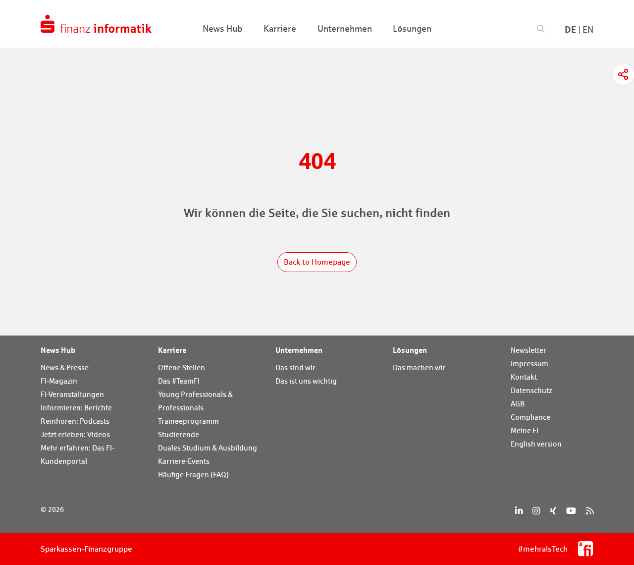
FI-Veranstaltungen (72, 394)
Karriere (172, 349)
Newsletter (528, 350)
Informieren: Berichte (76, 407)
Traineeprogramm (188, 421)
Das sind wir (295, 367)
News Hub (58, 349)
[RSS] (589, 511)
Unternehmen (298, 349)
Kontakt (524, 377)
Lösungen (410, 349)
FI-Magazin (59, 381)
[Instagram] (536, 511)
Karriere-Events (184, 461)
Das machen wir (419, 367)
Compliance (530, 417)
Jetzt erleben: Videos (75, 434)
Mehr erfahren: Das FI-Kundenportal (77, 454)
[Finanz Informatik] (96, 24)
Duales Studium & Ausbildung (207, 448)
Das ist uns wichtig (306, 381)
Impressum (529, 363)
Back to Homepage (317, 262)
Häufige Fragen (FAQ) (193, 474)
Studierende (178, 434)
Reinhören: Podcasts (75, 421)
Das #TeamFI (179, 381)
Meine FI (524, 430)
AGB (518, 403)
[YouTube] (571, 511)
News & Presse (65, 367)
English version (536, 444)
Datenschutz (531, 390)
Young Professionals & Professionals (195, 401)
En (587, 29)
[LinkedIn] (519, 511)
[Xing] (553, 511)
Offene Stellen (181, 367)
